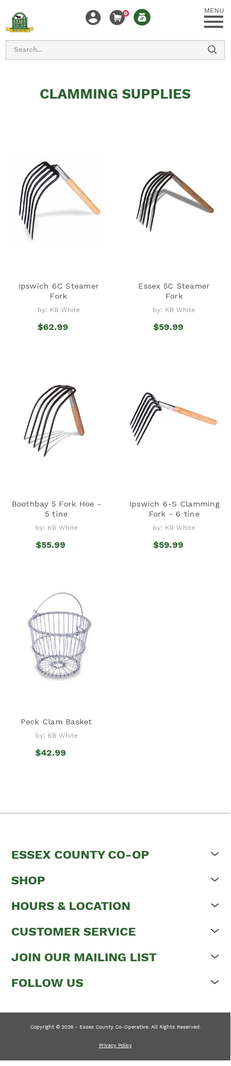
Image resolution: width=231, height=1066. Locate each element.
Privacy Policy (115, 1045)
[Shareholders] (142, 17)
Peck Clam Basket (56, 721)
